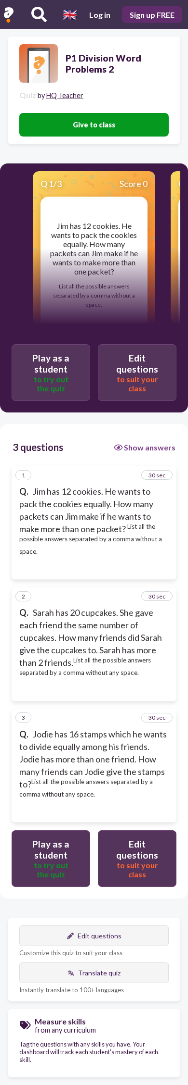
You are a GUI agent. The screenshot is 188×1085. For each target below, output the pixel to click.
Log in (99, 14)
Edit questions (99, 936)
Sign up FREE (152, 14)
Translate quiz (99, 973)
